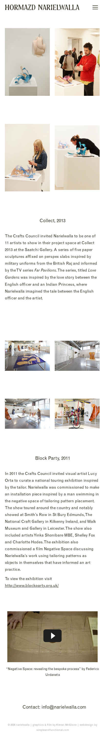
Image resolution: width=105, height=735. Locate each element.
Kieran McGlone (66, 724)
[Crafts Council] (27, 62)
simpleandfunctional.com (52, 730)
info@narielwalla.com (64, 707)
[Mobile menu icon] (95, 7)
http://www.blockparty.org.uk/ (32, 585)
